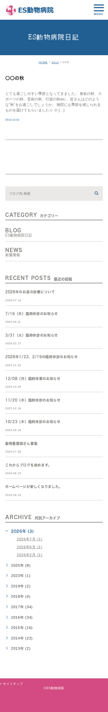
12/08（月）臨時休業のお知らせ (33, 378)
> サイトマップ (11, 684)
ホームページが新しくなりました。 (33, 487)
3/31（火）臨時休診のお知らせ (31, 335)
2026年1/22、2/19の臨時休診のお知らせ (41, 357)
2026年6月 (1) (29, 547)
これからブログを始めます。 (28, 465)
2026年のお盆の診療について (30, 292)
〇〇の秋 (14, 78)
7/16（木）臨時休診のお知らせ (31, 313)
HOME (43, 62)
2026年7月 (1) (29, 539)
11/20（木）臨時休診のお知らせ (33, 400)
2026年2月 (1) (29, 555)
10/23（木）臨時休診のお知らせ (33, 422)
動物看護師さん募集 (21, 443)
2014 (55, 62)
